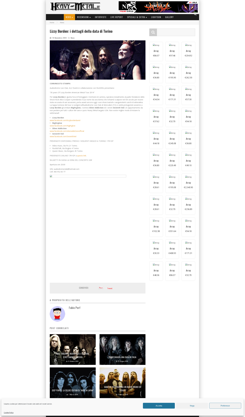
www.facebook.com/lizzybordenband (65, 120)
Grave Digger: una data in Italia (122, 357)
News (68, 17)
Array (156, 51)
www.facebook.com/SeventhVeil (63, 136)
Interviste (100, 17)
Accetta (159, 406)
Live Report (117, 17)
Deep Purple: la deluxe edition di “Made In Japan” (73, 390)
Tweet (109, 288)
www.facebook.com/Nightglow (62, 125)
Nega (192, 406)
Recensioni (83, 17)
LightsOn (156, 17)
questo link (81, 155)
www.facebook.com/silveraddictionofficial (67, 131)
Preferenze (225, 406)
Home (52, 22)
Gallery (169, 17)
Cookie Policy (9, 413)
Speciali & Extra (136, 17)
